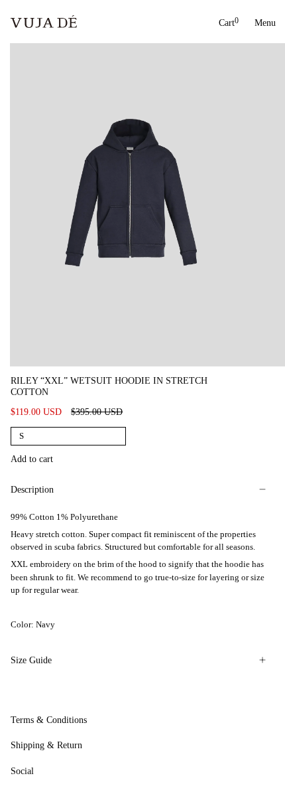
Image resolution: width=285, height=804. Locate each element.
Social (22, 771)
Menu (264, 23)
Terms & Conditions (49, 720)
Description (32, 490)
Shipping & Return (46, 745)
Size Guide (31, 660)
